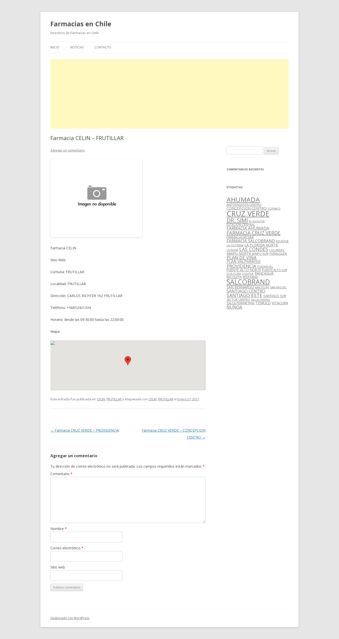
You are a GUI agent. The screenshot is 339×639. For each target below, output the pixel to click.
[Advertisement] (169, 94)
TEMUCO (263, 303)
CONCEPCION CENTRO (247, 208)
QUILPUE (248, 273)
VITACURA (280, 303)
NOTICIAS (77, 47)
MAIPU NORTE (239, 253)
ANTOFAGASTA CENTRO (244, 204)
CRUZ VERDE (248, 214)
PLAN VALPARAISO (244, 261)
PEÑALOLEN (278, 253)
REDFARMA (250, 277)
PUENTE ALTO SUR (274, 270)
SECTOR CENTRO (238, 300)
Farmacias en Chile (80, 23)
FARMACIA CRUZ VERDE (253, 232)
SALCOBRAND (248, 281)
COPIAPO (274, 208)
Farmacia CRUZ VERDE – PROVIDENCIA (84, 430)
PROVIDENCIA (241, 266)
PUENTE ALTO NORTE (244, 269)
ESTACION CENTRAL (241, 225)
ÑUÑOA (234, 307)
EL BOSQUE (257, 221)
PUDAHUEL (265, 266)
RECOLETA (234, 277)
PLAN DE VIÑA (241, 258)
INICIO (54, 47)
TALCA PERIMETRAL (241, 303)
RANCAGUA (264, 273)
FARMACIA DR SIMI (240, 237)
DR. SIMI (237, 220)
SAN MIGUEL (278, 287)
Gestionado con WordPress (69, 618)
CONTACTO (103, 47)
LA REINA (232, 250)
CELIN (101, 399)
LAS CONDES (253, 249)
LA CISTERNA (235, 245)
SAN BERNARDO (240, 287)
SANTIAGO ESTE (244, 295)
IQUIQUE (282, 241)
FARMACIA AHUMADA (248, 228)
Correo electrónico (66, 548)
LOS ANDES (276, 250)
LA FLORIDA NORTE (261, 244)
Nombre (58, 528)
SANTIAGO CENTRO (246, 291)
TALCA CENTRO (260, 299)
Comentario (61, 473)
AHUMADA (243, 199)
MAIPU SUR (260, 253)
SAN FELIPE (262, 287)
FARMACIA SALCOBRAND (251, 241)
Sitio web (57, 567)
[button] (128, 360)
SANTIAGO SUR (274, 296)
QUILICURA (234, 273)
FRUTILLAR (114, 399)
